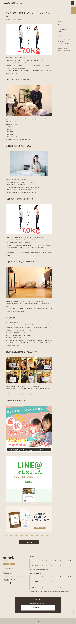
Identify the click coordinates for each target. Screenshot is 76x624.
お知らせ (66, 2)
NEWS (59, 24)
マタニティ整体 (60, 27)
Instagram (73, 620)
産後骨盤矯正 (60, 31)
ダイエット (59, 26)
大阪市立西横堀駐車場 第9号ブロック (9, 579)
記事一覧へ (30, 542)
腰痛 (64, 50)
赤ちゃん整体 (63, 52)
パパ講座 (59, 41)
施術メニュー (45, 2)
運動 (68, 52)
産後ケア (59, 46)
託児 (59, 52)
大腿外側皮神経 (67, 43)
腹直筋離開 (68, 50)
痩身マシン (59, 50)
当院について (37, 2)
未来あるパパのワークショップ (63, 29)
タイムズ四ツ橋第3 (6, 580)
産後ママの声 (60, 48)
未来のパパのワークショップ (56, 2)
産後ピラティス (65, 46)
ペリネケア (64, 41)
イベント (59, 39)
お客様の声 (64, 39)
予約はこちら (38, 608)
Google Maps (6, 583)
